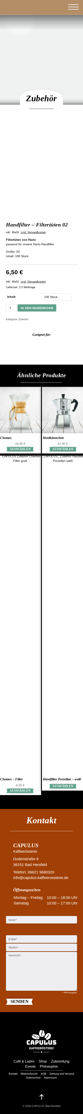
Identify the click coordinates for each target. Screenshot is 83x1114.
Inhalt (11, 296)
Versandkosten (36, 232)
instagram (46, 1084)
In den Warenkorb (37, 308)
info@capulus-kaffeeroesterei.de (40, 878)
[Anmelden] (58, 7)
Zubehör (23, 319)
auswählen (20, 449)
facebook (36, 1084)
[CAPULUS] (19, 19)
